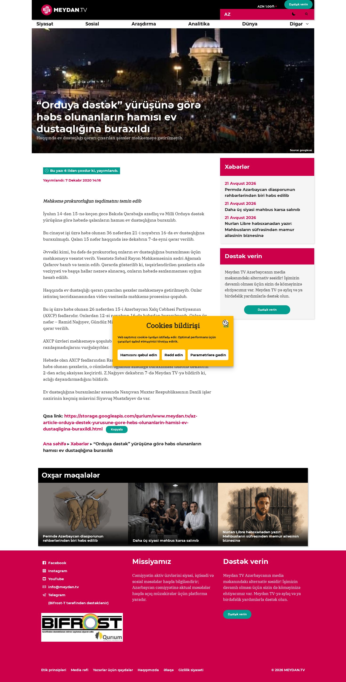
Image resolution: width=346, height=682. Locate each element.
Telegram (56, 595)
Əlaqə (169, 670)
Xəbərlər (80, 443)
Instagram (57, 571)
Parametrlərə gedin (208, 354)
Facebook (57, 563)
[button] (308, 24)
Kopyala (116, 428)
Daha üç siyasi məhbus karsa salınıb (262, 209)
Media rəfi (79, 670)
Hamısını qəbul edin (138, 354)
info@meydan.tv (63, 587)
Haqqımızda (148, 670)
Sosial (92, 24)
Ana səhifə (54, 443)
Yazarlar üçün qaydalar (113, 670)
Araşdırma (144, 24)
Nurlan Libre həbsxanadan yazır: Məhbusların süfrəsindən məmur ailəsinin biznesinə (259, 229)
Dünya (249, 24)
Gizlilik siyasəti (190, 670)
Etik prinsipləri (53, 670)
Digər (296, 24)
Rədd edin (174, 354)
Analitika (199, 24)
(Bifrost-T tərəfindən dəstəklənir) (78, 603)
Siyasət (44, 24)
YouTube (56, 579)
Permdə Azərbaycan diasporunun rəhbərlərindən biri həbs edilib (260, 192)
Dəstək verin (298, 4)
